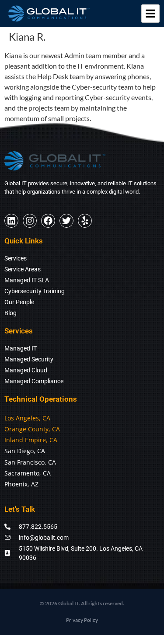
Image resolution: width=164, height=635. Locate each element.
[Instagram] (30, 221)
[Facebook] (48, 221)
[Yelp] (85, 221)
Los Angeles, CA (27, 418)
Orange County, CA (32, 429)
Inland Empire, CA (30, 440)
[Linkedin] (11, 221)
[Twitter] (66, 221)
